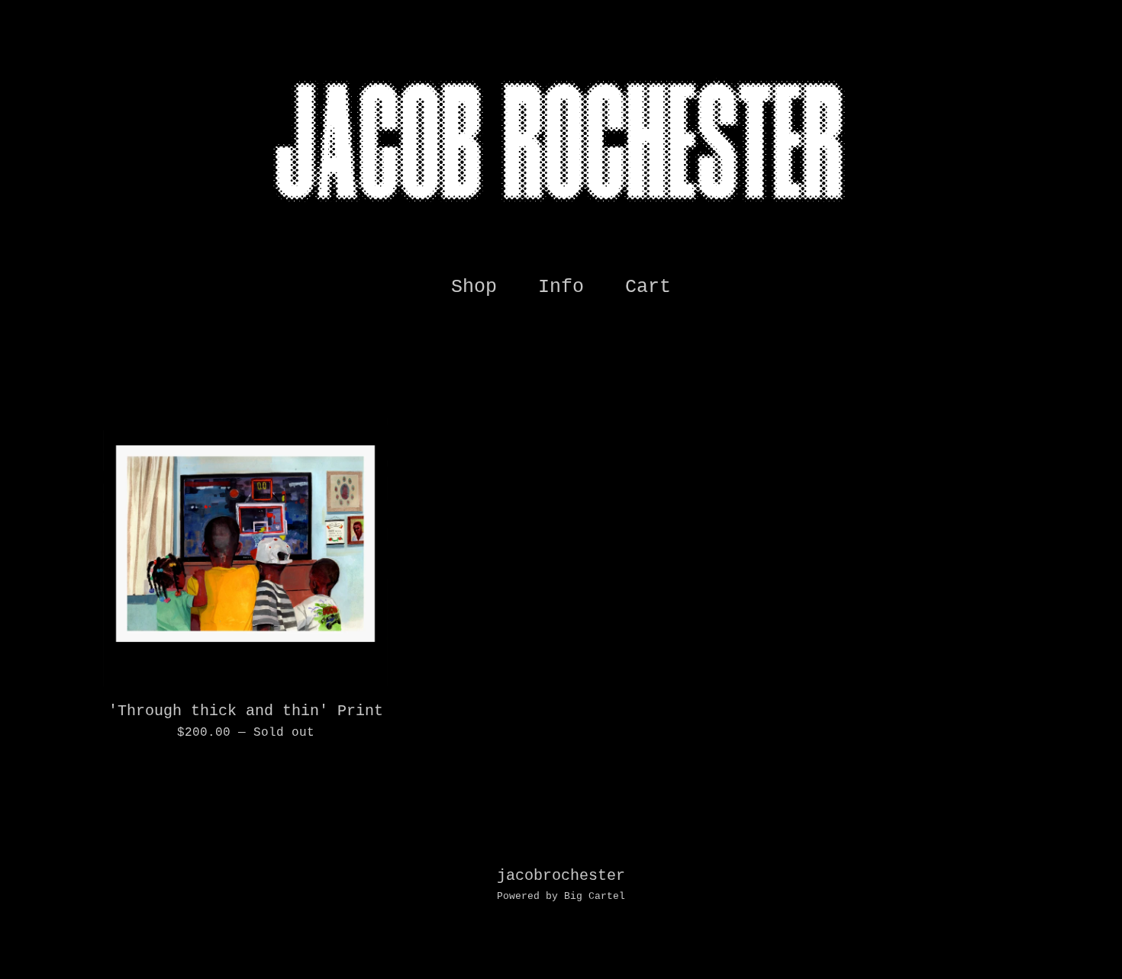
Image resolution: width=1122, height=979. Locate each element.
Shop (474, 287)
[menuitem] (474, 288)
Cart (652, 285)
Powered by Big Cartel (561, 896)
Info (561, 287)
